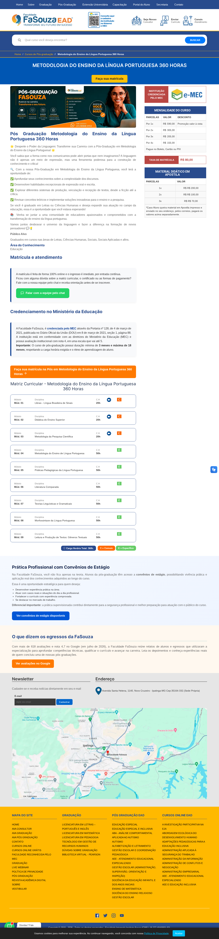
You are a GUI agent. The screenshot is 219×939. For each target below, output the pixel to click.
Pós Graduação (22, 876)
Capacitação (120, 4)
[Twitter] (105, 915)
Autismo (117, 841)
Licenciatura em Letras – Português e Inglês (78, 826)
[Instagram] (114, 915)
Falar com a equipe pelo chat (45, 293)
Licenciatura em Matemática (81, 833)
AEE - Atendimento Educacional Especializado (133, 860)
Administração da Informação (182, 858)
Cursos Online (22, 846)
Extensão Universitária (95, 4)
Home (19, 4)
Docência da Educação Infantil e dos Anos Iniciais (134, 882)
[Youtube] (122, 915)
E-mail (26, 696)
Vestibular (19, 888)
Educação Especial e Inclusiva (132, 828)
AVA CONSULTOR (22, 828)
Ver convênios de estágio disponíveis (40, 615)
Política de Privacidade (27, 871)
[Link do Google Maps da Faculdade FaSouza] (109, 753)
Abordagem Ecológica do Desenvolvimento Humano (179, 835)
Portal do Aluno (141, 4)
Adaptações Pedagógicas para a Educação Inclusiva (183, 843)
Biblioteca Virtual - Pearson (81, 854)
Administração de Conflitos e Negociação (182, 865)
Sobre (31, 4)
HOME (15, 824)
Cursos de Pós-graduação (39, 54)
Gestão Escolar (123, 897)
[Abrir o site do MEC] (187, 94)
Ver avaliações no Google (33, 663)
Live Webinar (20, 867)
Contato (178, 4)
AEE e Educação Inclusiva (179, 884)
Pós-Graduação (67, 4)
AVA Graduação (22, 833)
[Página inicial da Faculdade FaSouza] (42, 19)
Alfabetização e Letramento (131, 846)
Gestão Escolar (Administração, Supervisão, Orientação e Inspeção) (134, 871)
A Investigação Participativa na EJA (182, 826)
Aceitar (179, 933)
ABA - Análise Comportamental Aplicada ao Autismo (132, 835)
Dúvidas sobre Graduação (79, 850)
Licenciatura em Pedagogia (80, 837)
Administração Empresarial (180, 871)
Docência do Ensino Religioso (132, 893)
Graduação (45, 4)
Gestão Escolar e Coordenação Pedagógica (134, 852)
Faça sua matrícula (109, 78)
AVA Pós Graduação (25, 837)
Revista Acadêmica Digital (29, 880)
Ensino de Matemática (126, 888)
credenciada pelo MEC (61, 328)
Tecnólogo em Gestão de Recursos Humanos (79, 843)
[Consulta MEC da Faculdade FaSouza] (101, 19)
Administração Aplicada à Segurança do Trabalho (179, 852)
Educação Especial (125, 824)
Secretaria (162, 4)
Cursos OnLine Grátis (26, 850)
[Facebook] (97, 915)
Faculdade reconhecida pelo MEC (31, 856)
